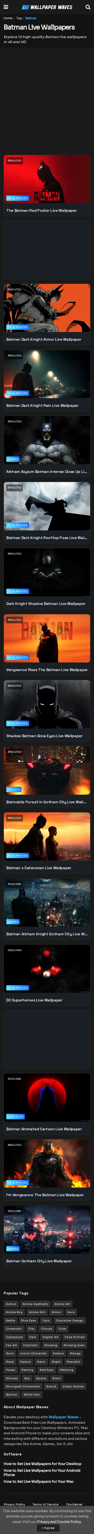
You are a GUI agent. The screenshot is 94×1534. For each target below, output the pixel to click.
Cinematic (14, 1328)
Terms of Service (46, 1504)
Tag (19, 18)
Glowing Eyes (74, 1345)
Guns (10, 1353)
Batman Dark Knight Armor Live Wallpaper (43, 339)
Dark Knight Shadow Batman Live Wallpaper (45, 603)
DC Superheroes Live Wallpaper (34, 1000)
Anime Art (62, 1304)
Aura (71, 1312)
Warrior (12, 1394)
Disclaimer (74, 1504)
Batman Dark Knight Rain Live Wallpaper (42, 405)
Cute (62, 1328)
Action (11, 1304)
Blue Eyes (28, 1320)
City (31, 1328)
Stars (57, 1378)
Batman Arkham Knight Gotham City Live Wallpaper (47, 933)
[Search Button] (88, 7)
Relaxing (67, 1370)
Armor (56, 1312)
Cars (46, 1320)
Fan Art (11, 1345)
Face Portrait (75, 1337)
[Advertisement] (47, 98)
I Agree (48, 1528)
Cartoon (15, 1116)
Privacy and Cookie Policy (59, 1522)
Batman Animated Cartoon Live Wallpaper (44, 1129)
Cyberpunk (14, 1337)
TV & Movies (17, 198)
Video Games (73, 1386)
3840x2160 (14, 160)
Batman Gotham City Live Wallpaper (39, 1261)
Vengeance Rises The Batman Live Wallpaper (47, 669)
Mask (10, 1361)
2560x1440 (15, 950)
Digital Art (51, 1337)
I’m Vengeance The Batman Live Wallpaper (45, 1194)
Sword (51, 1386)
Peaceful (73, 1361)
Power (10, 1370)
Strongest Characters (23, 1386)
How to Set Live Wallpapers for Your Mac (39, 1481)
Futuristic (30, 1345)
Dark (32, 1337)
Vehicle (13, 789)
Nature (25, 1361)
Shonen (12, 1378)
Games (13, 459)
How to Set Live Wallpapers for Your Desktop (42, 1464)
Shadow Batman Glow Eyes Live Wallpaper (44, 735)
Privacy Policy (14, 1504)
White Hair (32, 1394)
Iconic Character (33, 1353)
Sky (27, 1378)
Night (56, 1361)
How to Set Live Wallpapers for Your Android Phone (42, 1472)
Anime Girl (37, 1312)
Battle (10, 1320)
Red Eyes (47, 1370)
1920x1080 (14, 884)
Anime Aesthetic (35, 1304)
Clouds (46, 1328)
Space (41, 1378)
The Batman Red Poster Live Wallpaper (41, 210)
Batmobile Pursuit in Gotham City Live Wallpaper (47, 801)
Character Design (69, 1320)
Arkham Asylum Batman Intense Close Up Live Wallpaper (47, 471)
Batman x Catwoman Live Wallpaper (38, 867)
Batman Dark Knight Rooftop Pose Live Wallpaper (47, 537)
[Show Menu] (6, 7)
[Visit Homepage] (47, 7)
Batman (31, 18)
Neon (41, 1361)
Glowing (50, 1345)
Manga (75, 1353)
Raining (28, 1370)
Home (8, 18)
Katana (58, 1353)
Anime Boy (14, 1312)
